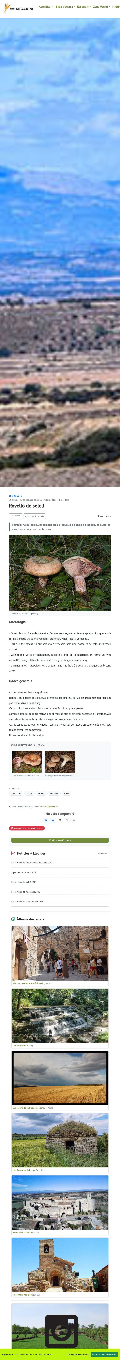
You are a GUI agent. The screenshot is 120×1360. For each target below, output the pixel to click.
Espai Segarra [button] (64, 6)
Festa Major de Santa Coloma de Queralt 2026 (32, 862)
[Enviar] (74, 820)
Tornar (17, 515)
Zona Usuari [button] (100, 6)
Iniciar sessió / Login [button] (61, 840)
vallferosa (54, 793)
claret (66, 793)
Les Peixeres (23, 1045)
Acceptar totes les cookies (104, 1354)
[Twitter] (67, 820)
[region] (60, 1354)
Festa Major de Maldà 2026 (23, 882)
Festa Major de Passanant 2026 (25, 891)
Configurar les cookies (78, 1354)
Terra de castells (26, 1232)
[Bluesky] (53, 820)
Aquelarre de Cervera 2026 (23, 872)
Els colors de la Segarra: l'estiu (33, 1107)
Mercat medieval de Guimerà (32, 983)
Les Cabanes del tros (28, 1170)
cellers (41, 793)
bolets (29, 793)
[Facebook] (46, 820)
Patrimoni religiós (26, 1294)
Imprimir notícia (36, 516)
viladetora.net (51, 806)
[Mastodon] (60, 820)
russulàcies (16, 793)
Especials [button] (83, 6)
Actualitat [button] (45, 6)
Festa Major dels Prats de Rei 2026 (27, 901)
